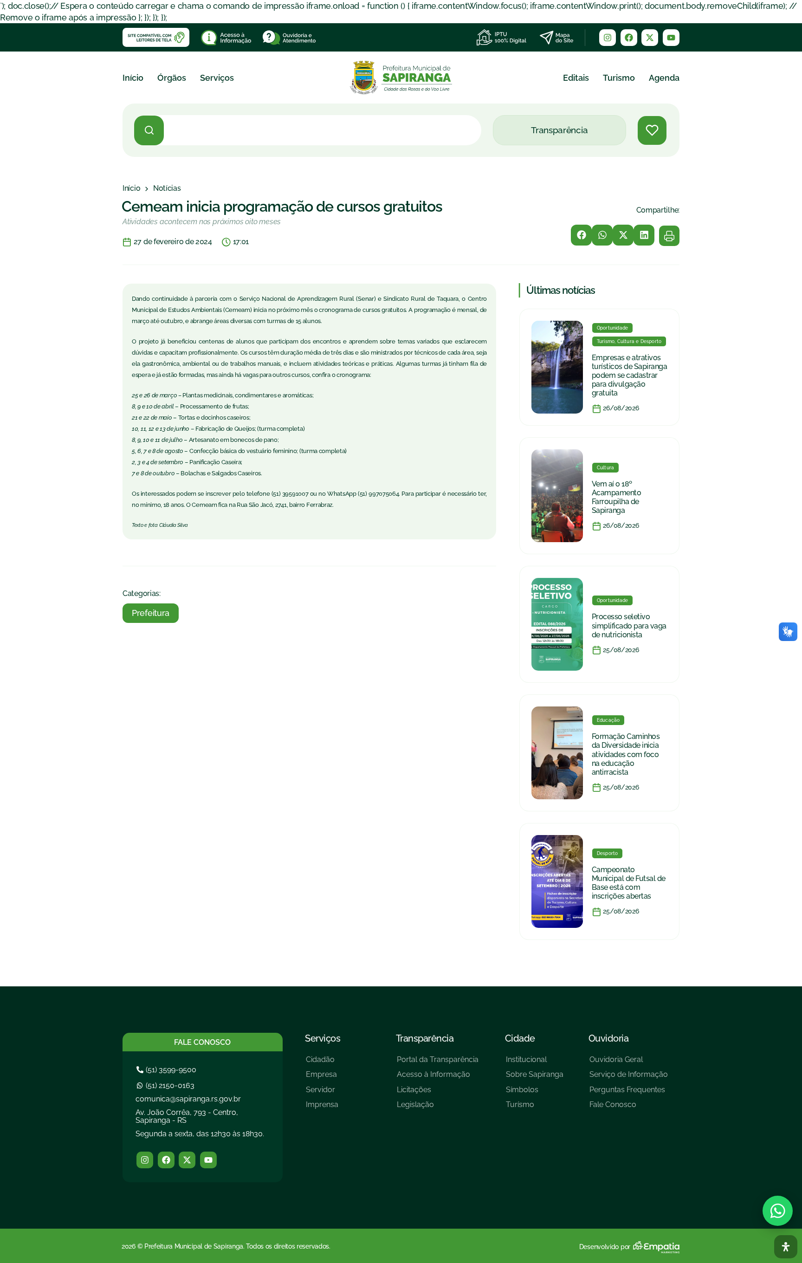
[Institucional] (535, 1063)
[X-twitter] (649, 37)
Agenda (664, 78)
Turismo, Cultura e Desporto (629, 341)
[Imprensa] (322, 1108)
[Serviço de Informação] (628, 1078)
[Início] (131, 188)
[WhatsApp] (778, 1211)
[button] (581, 235)
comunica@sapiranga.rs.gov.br (188, 1099)
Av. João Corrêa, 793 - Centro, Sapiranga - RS (187, 1116)
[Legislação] (438, 1108)
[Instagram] (607, 37)
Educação (608, 720)
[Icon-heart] (652, 130)
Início (133, 78)
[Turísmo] (535, 1108)
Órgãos (171, 78)
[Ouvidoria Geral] (628, 1063)
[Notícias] (167, 188)
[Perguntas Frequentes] (628, 1093)
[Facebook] (629, 37)
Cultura (605, 467)
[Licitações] (438, 1093)
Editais (576, 78)
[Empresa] (322, 1078)
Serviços (217, 78)
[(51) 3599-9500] (167, 1069)
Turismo (619, 78)
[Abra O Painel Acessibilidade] (785, 1246)
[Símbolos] (535, 1093)
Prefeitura (150, 613)
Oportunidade (612, 327)
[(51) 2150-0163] (166, 1085)
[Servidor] (322, 1093)
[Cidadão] (322, 1063)
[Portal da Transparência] (438, 1063)
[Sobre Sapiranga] (535, 1078)
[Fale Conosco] (628, 1108)
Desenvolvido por (604, 1246)
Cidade (520, 1038)
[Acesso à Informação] (438, 1078)
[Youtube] (671, 37)
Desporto (607, 853)
